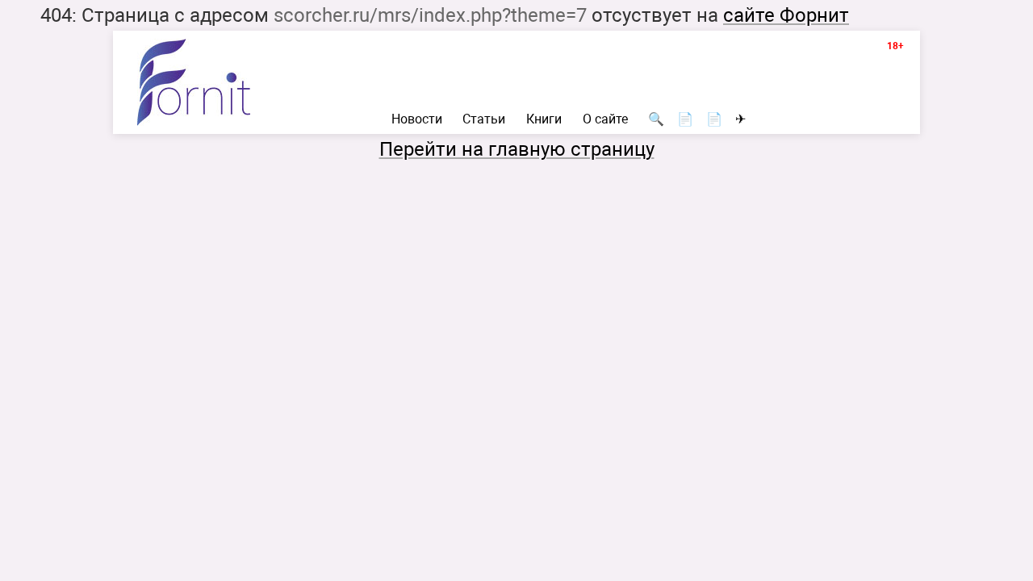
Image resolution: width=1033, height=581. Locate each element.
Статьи (483, 119)
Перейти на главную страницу (517, 149)
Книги (544, 119)
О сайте (605, 119)
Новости (416, 119)
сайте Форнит (786, 15)
